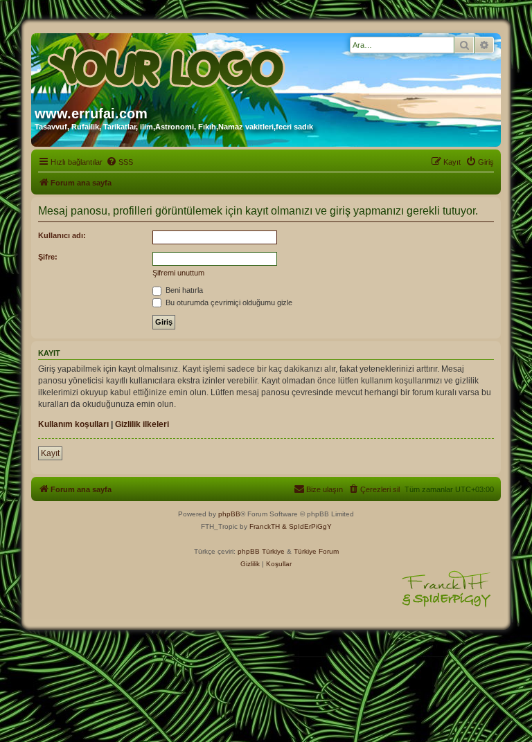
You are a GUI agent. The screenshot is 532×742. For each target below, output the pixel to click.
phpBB (229, 514)
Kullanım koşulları (73, 424)
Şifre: (47, 257)
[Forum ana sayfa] (168, 64)
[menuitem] (119, 162)
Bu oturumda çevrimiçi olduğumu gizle (227, 302)
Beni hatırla (183, 290)
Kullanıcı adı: (62, 235)
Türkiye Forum (316, 551)
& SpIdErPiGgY (307, 526)
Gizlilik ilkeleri (142, 424)
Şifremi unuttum (178, 273)
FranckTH (264, 526)
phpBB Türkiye (261, 551)
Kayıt (50, 453)
